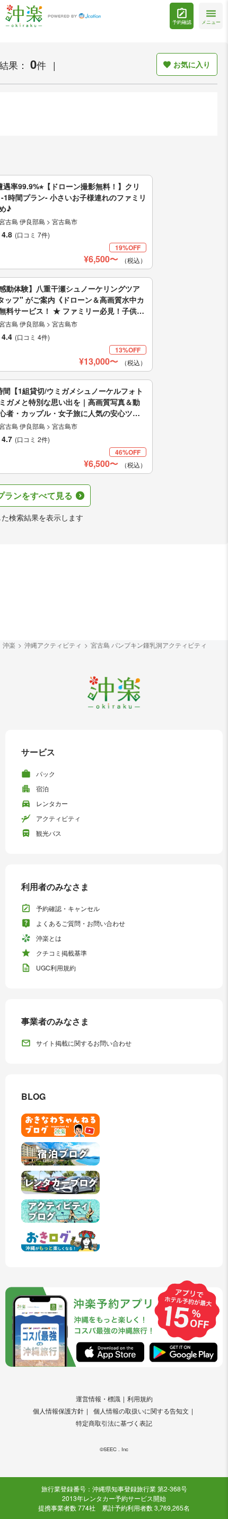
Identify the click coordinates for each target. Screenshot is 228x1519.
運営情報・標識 (98, 1398)
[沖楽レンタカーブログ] (114, 1182)
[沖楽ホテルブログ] (114, 1153)
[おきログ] (114, 1239)
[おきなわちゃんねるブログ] (114, 1125)
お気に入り (192, 64)
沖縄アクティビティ (53, 644)
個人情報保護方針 (58, 1410)
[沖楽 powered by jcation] (53, 16)
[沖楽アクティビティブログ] (114, 1211)
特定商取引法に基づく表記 (114, 1422)
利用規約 (140, 1398)
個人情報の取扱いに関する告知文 (141, 1410)
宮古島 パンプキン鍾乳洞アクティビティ (149, 644)
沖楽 (9, 644)
